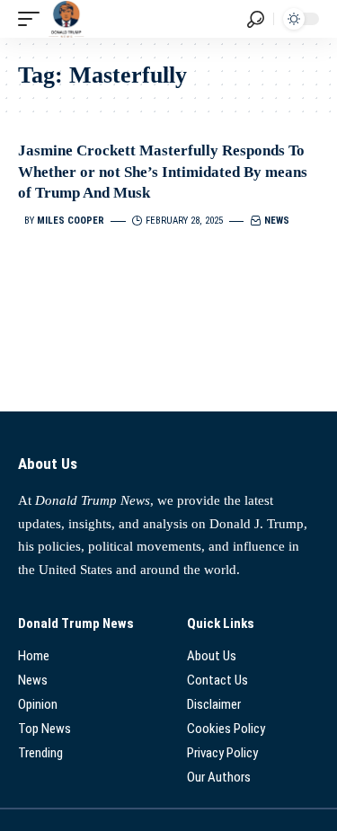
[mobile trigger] (33, 19)
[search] (256, 19)
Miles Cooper (70, 220)
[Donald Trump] (66, 19)
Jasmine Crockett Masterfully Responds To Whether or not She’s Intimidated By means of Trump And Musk (162, 172)
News (276, 220)
